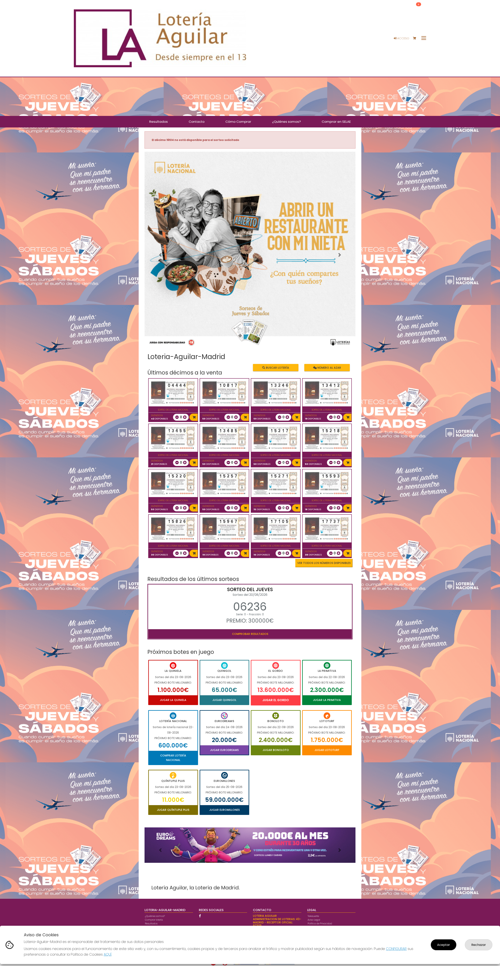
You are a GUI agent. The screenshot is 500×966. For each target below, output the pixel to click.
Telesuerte (313, 916)
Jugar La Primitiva (327, 700)
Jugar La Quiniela (173, 700)
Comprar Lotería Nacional (173, 758)
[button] (160, 254)
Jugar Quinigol (224, 700)
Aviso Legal (314, 919)
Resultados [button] (158, 121)
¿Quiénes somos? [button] (286, 121)
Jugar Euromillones (224, 810)
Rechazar (478, 945)
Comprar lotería (154, 919)
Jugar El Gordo (275, 700)
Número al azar (328, 367)
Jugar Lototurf (326, 750)
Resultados (151, 923)
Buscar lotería (277, 367)
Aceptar (443, 945)
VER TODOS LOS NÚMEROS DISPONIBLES (324, 563)
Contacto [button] (196, 121)
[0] (416, 38)
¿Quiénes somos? (155, 916)
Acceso (402, 38)
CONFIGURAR (396, 948)
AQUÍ (108, 954)
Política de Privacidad (320, 923)
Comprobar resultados (250, 634)
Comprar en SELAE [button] (336, 121)
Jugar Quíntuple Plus (173, 810)
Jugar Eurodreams (224, 750)
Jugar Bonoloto (275, 750)
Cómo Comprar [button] (238, 121)
